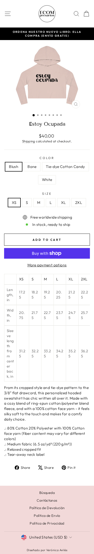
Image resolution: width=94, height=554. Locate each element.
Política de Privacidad (47, 523)
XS (14, 202)
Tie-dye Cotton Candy (65, 166)
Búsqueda (47, 493)
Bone (32, 166)
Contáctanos (47, 500)
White (47, 179)
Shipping (28, 141)
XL (63, 202)
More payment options (47, 265)
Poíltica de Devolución (47, 508)
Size (47, 193)
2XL (78, 202)
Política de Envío (47, 515)
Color (47, 158)
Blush (13, 166)
